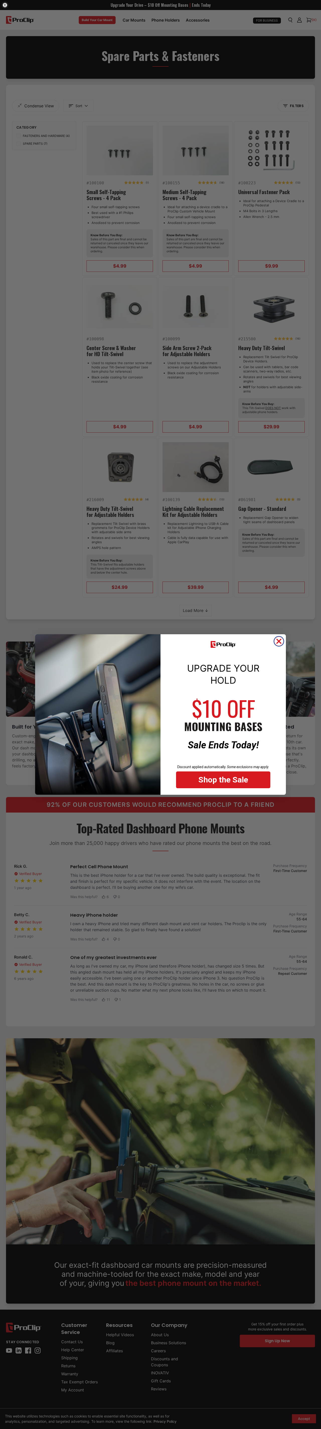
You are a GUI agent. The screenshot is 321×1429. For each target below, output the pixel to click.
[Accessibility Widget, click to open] (5, 5)
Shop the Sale (223, 779)
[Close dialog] (279, 641)
